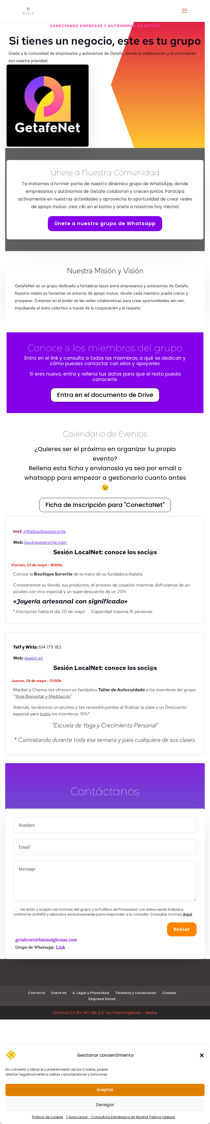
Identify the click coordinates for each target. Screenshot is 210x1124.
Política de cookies (47, 1117)
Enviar (182, 929)
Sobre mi (58, 993)
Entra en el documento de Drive (105, 395)
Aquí (187, 914)
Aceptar (105, 1090)
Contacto (36, 993)
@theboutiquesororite (44, 531)
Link (60, 947)
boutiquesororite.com (45, 542)
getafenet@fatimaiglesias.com (46, 939)
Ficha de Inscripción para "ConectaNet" (105, 505)
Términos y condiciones (135, 993)
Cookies (169, 993)
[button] (202, 1055)
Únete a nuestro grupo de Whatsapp (105, 223)
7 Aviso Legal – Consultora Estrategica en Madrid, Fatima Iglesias (120, 1117)
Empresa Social (102, 999)
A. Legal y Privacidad (90, 993)
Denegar (105, 1105)
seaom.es (33, 658)
